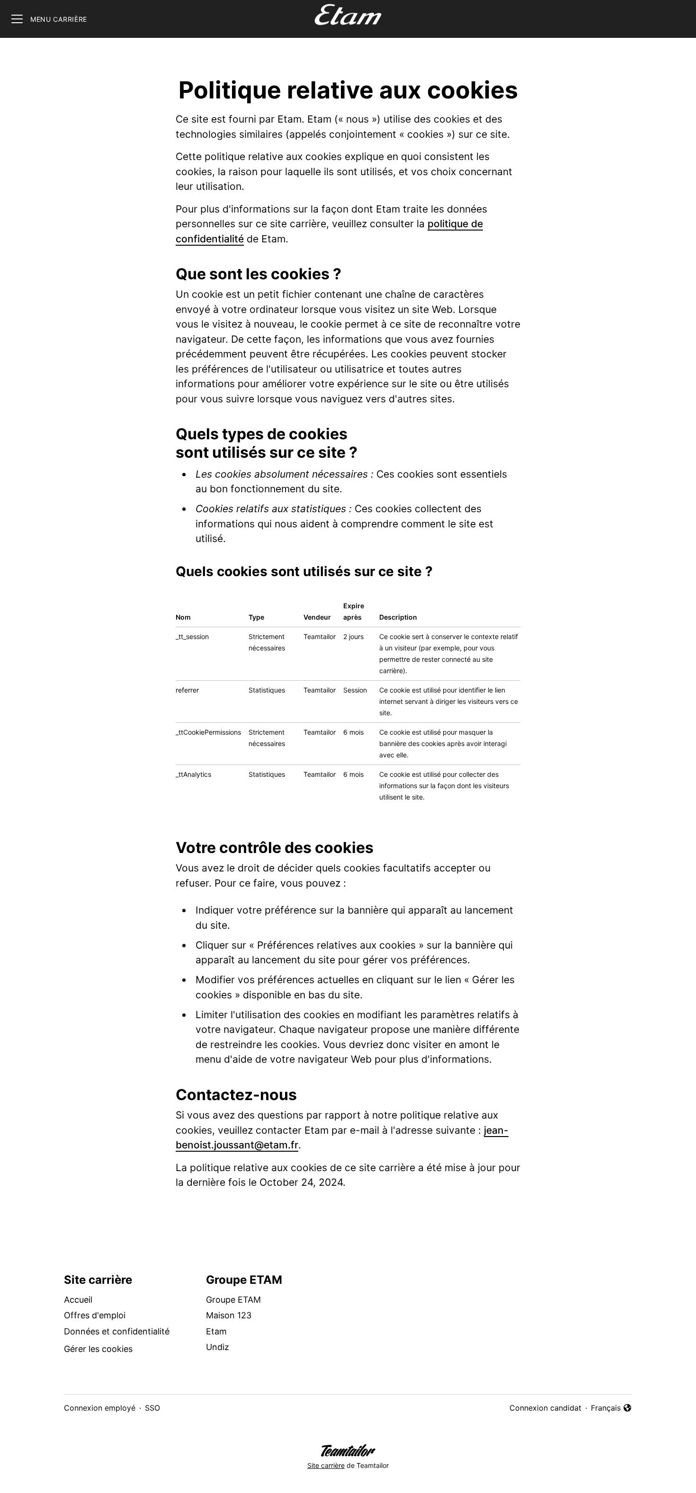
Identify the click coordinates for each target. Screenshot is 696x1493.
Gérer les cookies (98, 1349)
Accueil (78, 1300)
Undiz (217, 1347)
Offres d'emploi (94, 1315)
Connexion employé (99, 1408)
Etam (216, 1331)
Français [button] (611, 1408)
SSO (152, 1408)
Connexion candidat (545, 1408)
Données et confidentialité (117, 1331)
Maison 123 (228, 1315)
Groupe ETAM (233, 1300)
